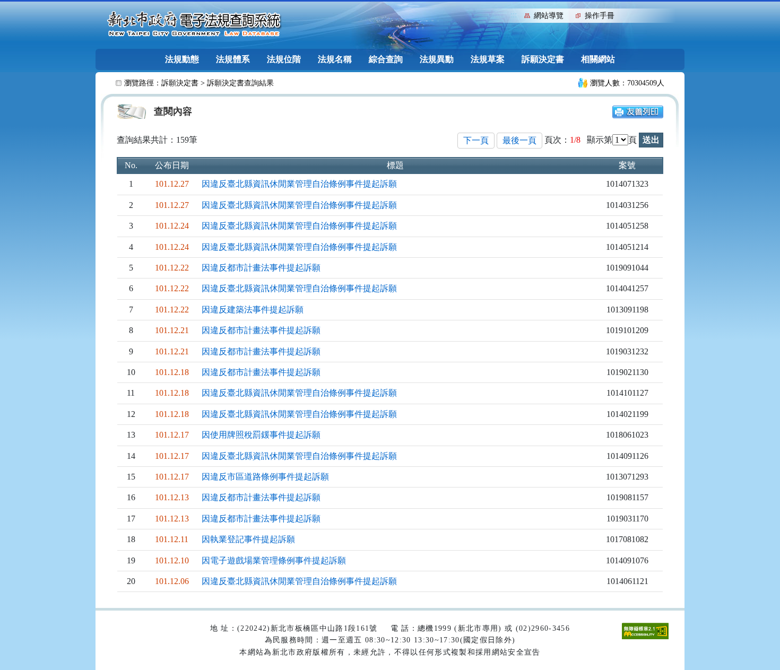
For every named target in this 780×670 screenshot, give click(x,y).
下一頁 (476, 140)
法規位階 (284, 59)
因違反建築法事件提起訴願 (253, 309)
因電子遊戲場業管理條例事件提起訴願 (274, 560)
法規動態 (182, 59)
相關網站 (598, 59)
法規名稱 (335, 59)
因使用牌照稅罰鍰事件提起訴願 (261, 434)
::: (513, 14)
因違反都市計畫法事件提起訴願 (261, 267)
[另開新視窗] (637, 111)
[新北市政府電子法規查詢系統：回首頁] (194, 24)
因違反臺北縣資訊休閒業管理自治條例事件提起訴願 (299, 183)
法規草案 (488, 59)
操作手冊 (599, 16)
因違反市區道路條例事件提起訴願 (265, 476)
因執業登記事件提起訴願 (248, 539)
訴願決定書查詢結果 (240, 83)
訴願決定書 (543, 59)
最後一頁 (519, 140)
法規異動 (437, 59)
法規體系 (233, 59)
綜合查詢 (386, 59)
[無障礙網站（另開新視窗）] (645, 630)
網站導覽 (549, 16)
